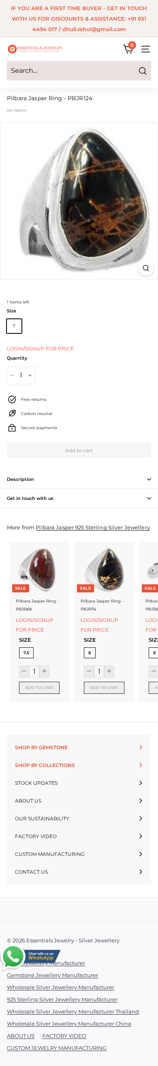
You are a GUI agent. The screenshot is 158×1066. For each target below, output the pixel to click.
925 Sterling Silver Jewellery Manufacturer (62, 999)
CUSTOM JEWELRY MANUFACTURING (57, 1048)
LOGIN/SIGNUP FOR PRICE (40, 349)
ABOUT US (20, 1035)
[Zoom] (146, 268)
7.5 (26, 652)
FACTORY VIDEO (64, 1035)
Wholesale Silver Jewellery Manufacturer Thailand (73, 1011)
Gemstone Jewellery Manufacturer (52, 975)
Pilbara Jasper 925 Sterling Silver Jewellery (93, 528)
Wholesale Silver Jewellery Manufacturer (60, 987)
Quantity (17, 358)
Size (11, 311)
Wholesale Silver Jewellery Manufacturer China (69, 1023)
